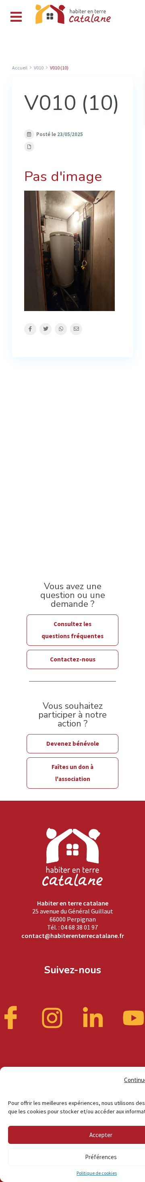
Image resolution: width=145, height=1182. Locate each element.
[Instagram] (52, 1017)
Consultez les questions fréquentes (72, 630)
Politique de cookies (97, 1173)
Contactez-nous (72, 659)
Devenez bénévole (72, 743)
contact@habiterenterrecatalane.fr (72, 936)
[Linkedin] (93, 1017)
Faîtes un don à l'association (72, 773)
